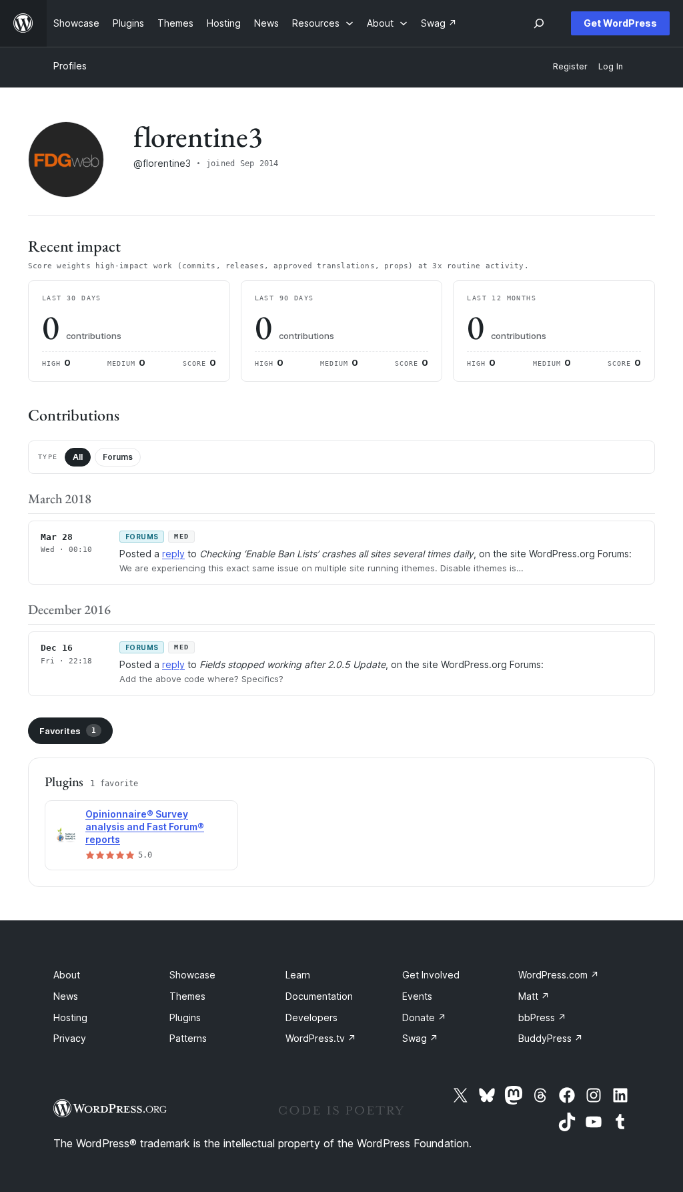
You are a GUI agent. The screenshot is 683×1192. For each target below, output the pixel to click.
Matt (534, 996)
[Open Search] (539, 23)
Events (417, 996)
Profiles (70, 65)
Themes (187, 996)
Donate (424, 1017)
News (65, 996)
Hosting (70, 1017)
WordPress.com (558, 974)
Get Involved (431, 974)
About (66, 974)
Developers (311, 1017)
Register (570, 66)
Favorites (67, 730)
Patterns (188, 1038)
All (78, 457)
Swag (420, 1038)
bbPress (542, 1017)
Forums (118, 457)
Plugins (185, 1017)
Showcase (192, 974)
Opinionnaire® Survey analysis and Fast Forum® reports (144, 826)
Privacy (69, 1038)
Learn (297, 974)
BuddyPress (550, 1038)
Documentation (319, 996)
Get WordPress (620, 23)
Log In (610, 66)
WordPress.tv (320, 1038)
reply (173, 553)
